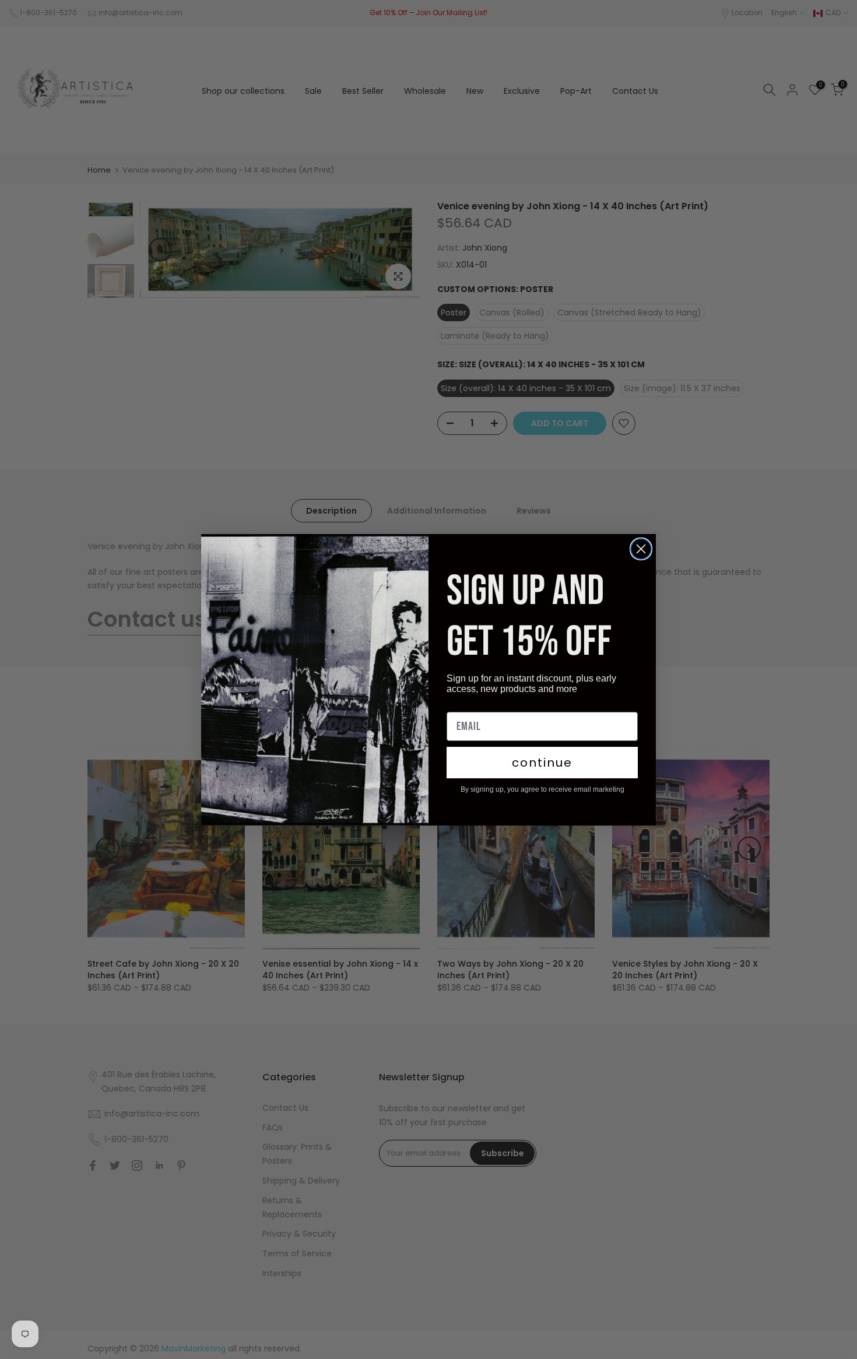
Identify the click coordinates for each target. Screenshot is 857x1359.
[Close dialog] (641, 549)
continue (542, 762)
